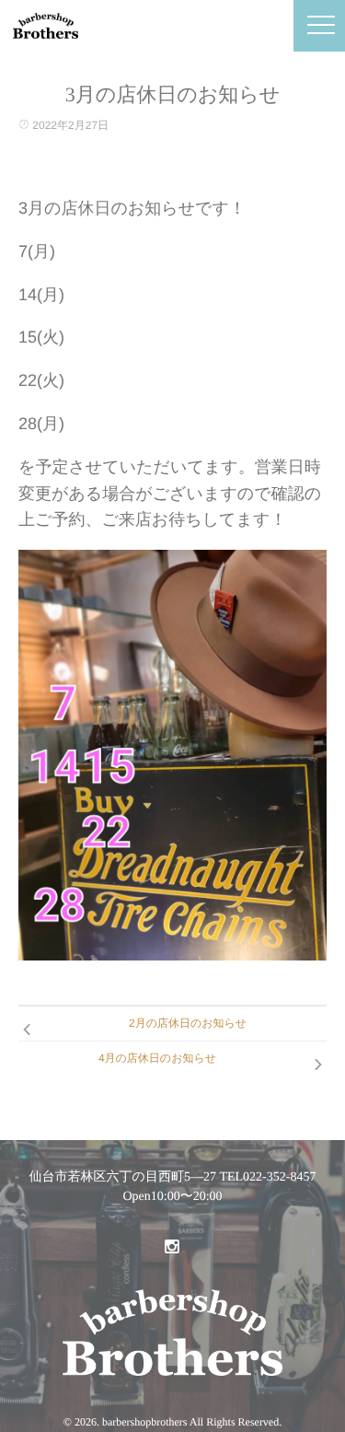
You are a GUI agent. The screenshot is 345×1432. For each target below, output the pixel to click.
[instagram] (171, 1248)
